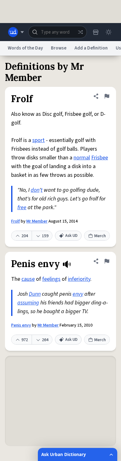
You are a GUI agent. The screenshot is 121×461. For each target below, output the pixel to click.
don (35, 190)
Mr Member (36, 221)
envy (78, 294)
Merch (100, 236)
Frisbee (99, 158)
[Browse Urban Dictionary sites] (16, 32)
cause (28, 279)
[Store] (95, 32)
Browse (58, 48)
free (21, 207)
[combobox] (57, 32)
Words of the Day (25, 48)
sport (38, 140)
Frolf (15, 221)
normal (82, 158)
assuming (28, 303)
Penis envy (21, 325)
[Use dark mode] (108, 32)
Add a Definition (91, 48)
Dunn (35, 294)
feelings (51, 279)
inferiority (79, 279)
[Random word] (80, 32)
